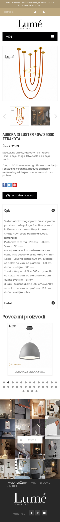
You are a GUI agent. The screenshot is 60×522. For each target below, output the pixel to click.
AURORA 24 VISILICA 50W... (30, 371)
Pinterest (14, 185)
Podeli (4, 185)
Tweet (10, 185)
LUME (14, 486)
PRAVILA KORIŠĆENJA (17, 482)
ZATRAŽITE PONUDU (20, 196)
